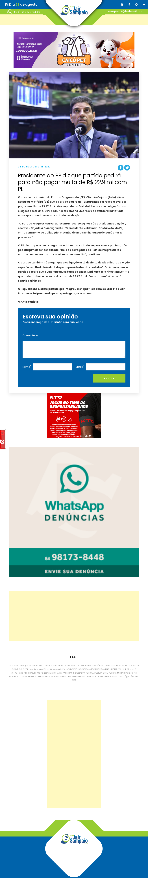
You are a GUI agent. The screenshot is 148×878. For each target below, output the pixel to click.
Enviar (109, 378)
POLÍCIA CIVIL (101, 672)
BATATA (80, 665)
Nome (27, 366)
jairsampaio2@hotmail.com (123, 11)
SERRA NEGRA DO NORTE (83, 676)
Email (80, 366)
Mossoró (131, 669)
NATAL (14, 672)
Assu (73, 665)
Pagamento (47, 672)
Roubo (67, 676)
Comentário (30, 335)
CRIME (15, 669)
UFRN (106, 676)
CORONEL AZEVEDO (129, 665)
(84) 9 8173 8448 (27, 12)
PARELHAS (68, 672)
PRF (135, 672)
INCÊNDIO (83, 669)
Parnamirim (79, 672)
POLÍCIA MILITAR (117, 672)
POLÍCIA (90, 672)
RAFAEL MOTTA (16, 676)
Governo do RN (57, 669)
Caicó (88, 665)
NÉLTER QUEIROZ (32, 672)
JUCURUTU (115, 669)
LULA (124, 669)
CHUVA (114, 665)
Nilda (20, 672)
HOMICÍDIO (71, 669)
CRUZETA (23, 669)
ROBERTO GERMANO (38, 676)
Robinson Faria (56, 676)
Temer (100, 676)
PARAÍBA (57, 672)
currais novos (36, 669)
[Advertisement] (74, 616)
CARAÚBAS (97, 665)
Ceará (107, 665)
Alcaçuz (24, 665)
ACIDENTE (14, 665)
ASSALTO (33, 665)
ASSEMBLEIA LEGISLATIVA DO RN (54, 665)
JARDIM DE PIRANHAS (98, 669)
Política (129, 672)
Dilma (46, 669)
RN (26, 676)
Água (127, 676)
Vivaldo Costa (117, 676)
